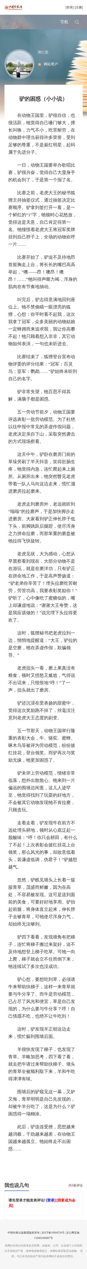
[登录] (70, 7)
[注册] (79, 7)
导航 (64, 22)
